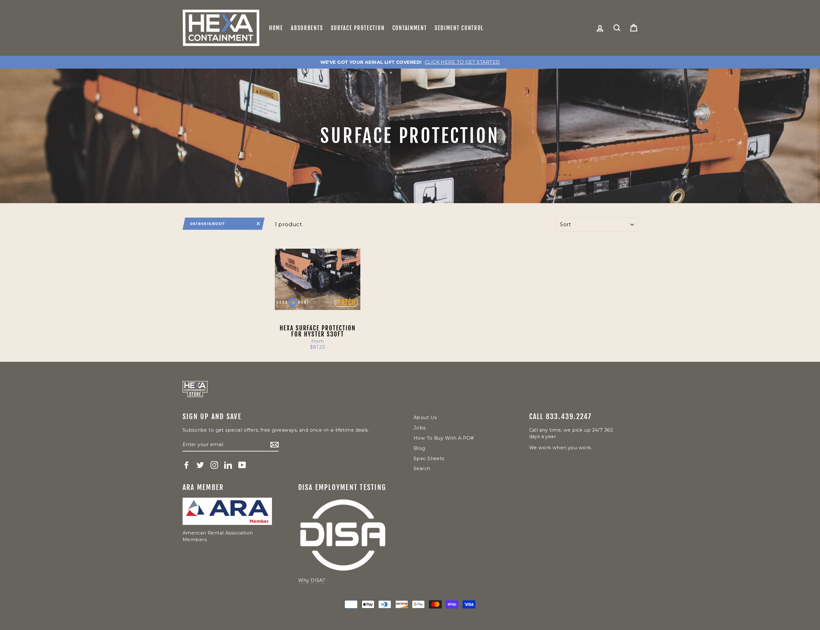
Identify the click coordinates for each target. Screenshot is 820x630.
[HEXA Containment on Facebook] (186, 465)
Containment (409, 28)
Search (422, 468)
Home (276, 28)
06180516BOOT (207, 223)
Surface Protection (358, 28)
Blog (419, 448)
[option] (410, 62)
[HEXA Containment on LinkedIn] (228, 465)
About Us (425, 417)
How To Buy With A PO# (444, 438)
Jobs (420, 428)
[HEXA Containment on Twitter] (200, 465)
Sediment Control (459, 28)
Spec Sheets (429, 458)
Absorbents (307, 28)
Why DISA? (311, 580)
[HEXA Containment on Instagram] (214, 465)
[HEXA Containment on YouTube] (242, 465)
